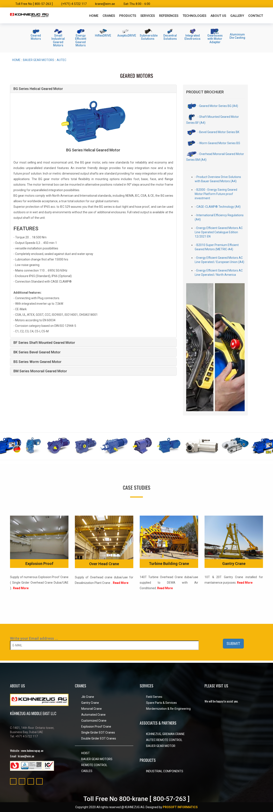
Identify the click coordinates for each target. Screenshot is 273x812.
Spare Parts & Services (161, 702)
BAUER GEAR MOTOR (160, 746)
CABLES (86, 771)
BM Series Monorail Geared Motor (40, 371)
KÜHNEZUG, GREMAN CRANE (165, 734)
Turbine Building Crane (169, 563)
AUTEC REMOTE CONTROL (164, 740)
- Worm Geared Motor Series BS (218, 143)
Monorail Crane (91, 708)
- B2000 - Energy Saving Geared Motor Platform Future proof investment (216, 194)
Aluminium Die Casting (237, 36)
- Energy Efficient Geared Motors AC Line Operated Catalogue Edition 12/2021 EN (219, 232)
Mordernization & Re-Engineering (168, 708)
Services (147, 16)
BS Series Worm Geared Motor (37, 362)
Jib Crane (87, 696)
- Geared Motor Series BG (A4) (217, 106)
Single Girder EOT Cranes (98, 732)
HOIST (85, 753)
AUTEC (61, 60)
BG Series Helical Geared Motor (38, 89)
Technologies (194, 16)
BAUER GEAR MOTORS (38, 60)
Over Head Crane (104, 564)
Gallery (237, 16)
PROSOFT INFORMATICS (180, 807)
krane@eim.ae (105, 4)
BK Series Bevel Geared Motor (37, 352)
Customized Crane (93, 720)
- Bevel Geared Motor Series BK (218, 132)
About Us (218, 16)
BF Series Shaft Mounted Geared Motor (44, 343)
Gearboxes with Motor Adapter (215, 39)
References (168, 16)
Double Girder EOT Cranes (98, 738)
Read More (21, 588)
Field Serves (154, 696)
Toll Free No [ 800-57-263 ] (34, 4)
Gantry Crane (233, 563)
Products (127, 16)
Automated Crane (93, 714)
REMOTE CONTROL (94, 765)
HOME (16, 60)
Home (93, 16)
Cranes (109, 16)
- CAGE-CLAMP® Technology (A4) (218, 206)
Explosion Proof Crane (96, 726)
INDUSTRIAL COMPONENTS (164, 771)
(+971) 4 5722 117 (74, 4)
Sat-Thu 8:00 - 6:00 (136, 4)
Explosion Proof (39, 563)
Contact (255, 16)
